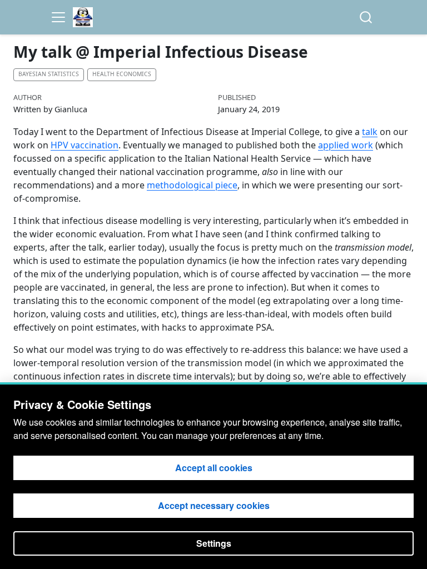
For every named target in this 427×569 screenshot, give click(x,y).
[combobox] (366, 17)
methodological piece (192, 185)
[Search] (365, 17)
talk (370, 132)
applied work (345, 145)
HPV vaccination (84, 145)
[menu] (58, 17)
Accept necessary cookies (214, 505)
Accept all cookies (213, 467)
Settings (213, 543)
